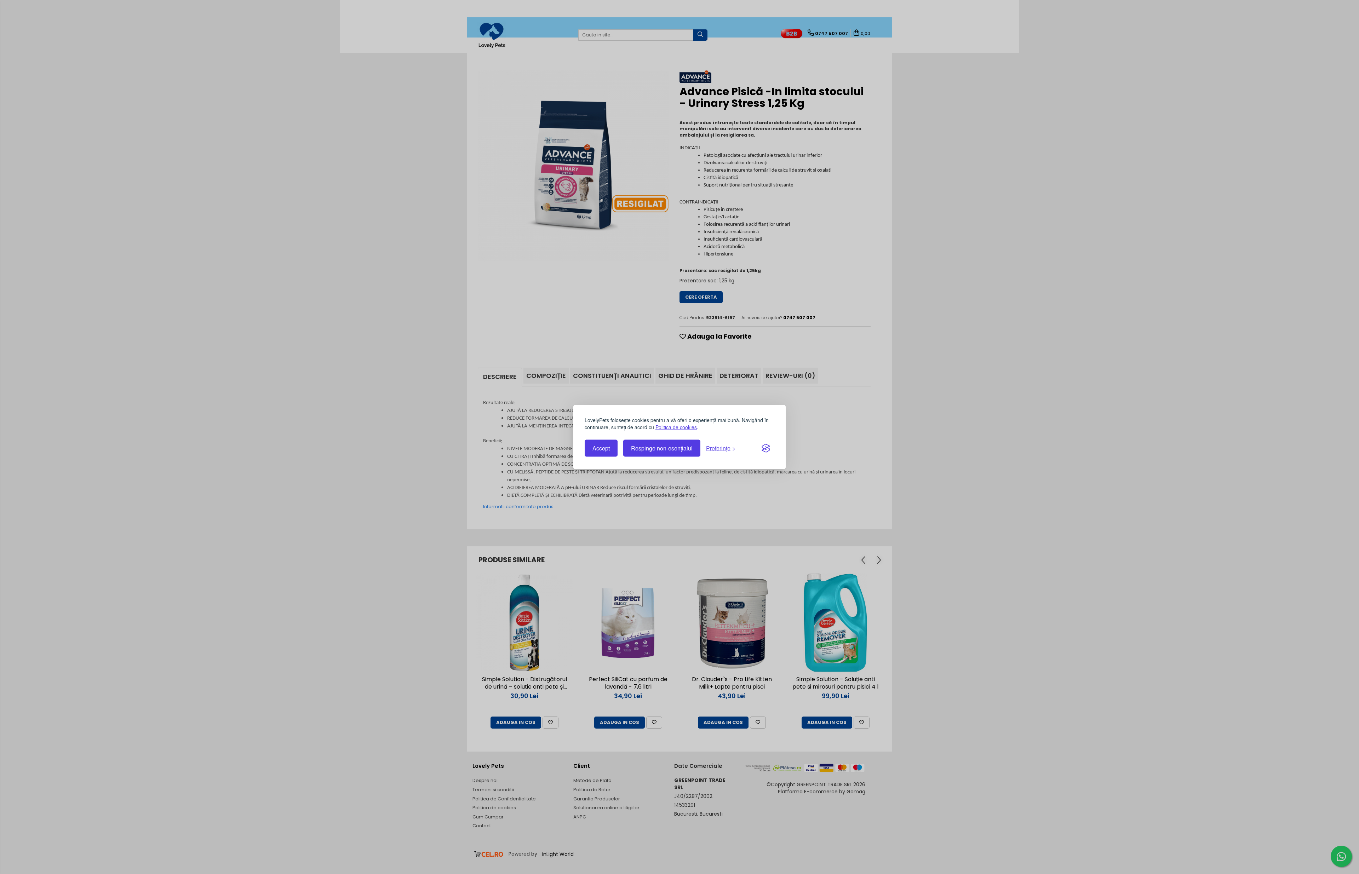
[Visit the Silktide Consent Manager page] (765, 448)
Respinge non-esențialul (662, 448)
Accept (601, 448)
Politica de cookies (676, 427)
